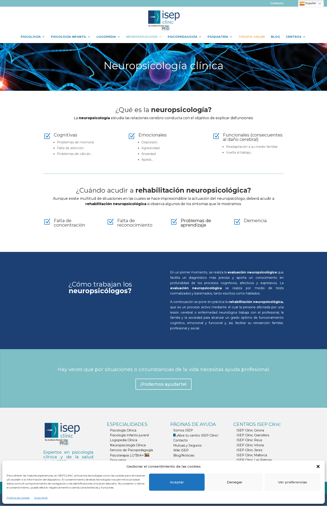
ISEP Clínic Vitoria (250, 445)
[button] (318, 466)
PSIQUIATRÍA (218, 36)
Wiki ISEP (181, 450)
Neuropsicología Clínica (128, 445)
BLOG (275, 36)
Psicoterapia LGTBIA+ (127, 455)
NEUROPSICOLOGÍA (141, 36)
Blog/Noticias (183, 455)
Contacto (277, 3)
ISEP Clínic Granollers (252, 435)
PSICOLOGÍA (31, 36)
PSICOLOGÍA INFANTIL (68, 36)
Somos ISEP (183, 430)
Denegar (234, 482)
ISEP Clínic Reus (249, 440)
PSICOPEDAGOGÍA (182, 36)
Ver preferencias (292, 482)
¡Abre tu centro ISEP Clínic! (197, 435)
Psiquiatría (118, 460)
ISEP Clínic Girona (250, 430)
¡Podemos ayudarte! (163, 384)
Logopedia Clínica (123, 440)
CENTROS (293, 36)
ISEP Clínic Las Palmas (254, 460)
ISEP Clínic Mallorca (251, 455)
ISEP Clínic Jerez (249, 450)
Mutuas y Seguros (187, 445)
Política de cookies (18, 497)
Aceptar (177, 482)
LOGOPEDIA (106, 36)
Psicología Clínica (123, 430)
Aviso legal (41, 497)
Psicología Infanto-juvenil (129, 435)
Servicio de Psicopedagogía (131, 450)
